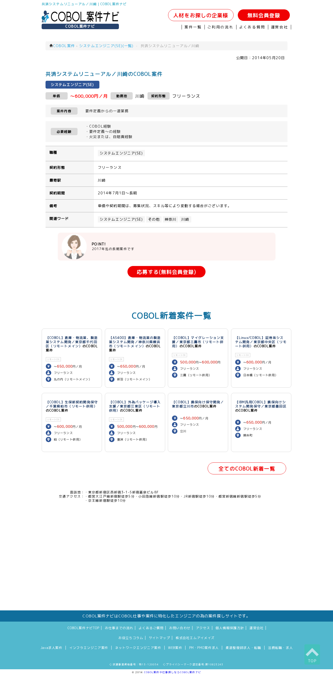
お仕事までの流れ (119, 628)
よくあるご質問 (151, 628)
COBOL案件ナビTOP (83, 628)
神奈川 (170, 219)
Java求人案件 (51, 648)
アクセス (203, 628)
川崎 (185, 219)
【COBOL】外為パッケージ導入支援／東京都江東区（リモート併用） (135, 406)
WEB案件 (175, 648)
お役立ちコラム (130, 638)
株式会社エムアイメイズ (195, 638)
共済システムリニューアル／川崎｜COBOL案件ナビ (84, 4)
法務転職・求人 (280, 648)
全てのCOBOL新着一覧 (247, 468)
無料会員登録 (263, 15)
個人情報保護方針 (230, 628)
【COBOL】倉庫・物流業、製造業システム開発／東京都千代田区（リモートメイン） (72, 342)
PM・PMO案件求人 (204, 648)
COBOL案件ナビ (80, 26)
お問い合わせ (179, 628)
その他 (154, 219)
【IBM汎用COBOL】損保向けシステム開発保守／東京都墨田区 (261, 404)
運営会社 (279, 27)
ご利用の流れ (220, 27)
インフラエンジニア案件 (88, 648)
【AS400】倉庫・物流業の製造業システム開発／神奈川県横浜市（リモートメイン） (135, 342)
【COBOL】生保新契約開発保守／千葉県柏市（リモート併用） (72, 404)
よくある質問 (252, 27)
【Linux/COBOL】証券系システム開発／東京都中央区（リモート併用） (261, 342)
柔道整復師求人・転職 (243, 648)
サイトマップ (159, 638)
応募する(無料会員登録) (166, 272)
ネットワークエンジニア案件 (138, 648)
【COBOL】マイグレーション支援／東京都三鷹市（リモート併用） (198, 342)
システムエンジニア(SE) (121, 153)
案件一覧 (193, 27)
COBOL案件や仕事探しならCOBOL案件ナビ (172, 672)
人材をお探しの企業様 (200, 15)
